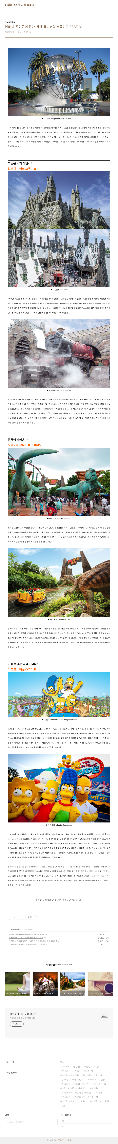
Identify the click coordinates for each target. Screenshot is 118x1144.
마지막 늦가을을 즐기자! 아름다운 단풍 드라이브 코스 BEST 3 (33, 941)
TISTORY (59, 1140)
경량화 (77, 1071)
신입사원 (77, 1067)
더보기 (62, 1106)
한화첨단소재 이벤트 (83, 1084)
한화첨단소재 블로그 (70, 1101)
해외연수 (95, 1088)
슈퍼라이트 (66, 1071)
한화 (108, 1101)
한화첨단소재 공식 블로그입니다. (22, 1018)
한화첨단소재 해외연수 (70, 1075)
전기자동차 (93, 1097)
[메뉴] (111, 4)
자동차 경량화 (100, 1084)
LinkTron (65, 1067)
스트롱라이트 (67, 1092)
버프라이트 (91, 1080)
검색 (54, 1122)
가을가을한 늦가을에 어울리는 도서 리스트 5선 (27, 944)
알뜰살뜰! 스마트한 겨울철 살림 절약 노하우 (26, 938)
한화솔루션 (88, 1075)
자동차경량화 (78, 1080)
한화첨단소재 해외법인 (78, 1088)
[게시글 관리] (21, 917)
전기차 (99, 1075)
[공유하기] (17, 917)
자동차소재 (88, 1071)
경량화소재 (66, 1084)
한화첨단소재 (97, 1101)
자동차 (99, 1092)
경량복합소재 (80, 1097)
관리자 (69, 1140)
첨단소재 (103, 1080)
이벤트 (97, 1067)
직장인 (87, 1067)
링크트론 (65, 1080)
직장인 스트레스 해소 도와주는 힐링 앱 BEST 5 (27, 934)
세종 (63, 1088)
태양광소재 (66, 1097)
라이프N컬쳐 (14, 929)
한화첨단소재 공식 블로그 (19, 5)
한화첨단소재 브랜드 (84, 1092)
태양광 (84, 1101)
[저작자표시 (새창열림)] (38, 917)
